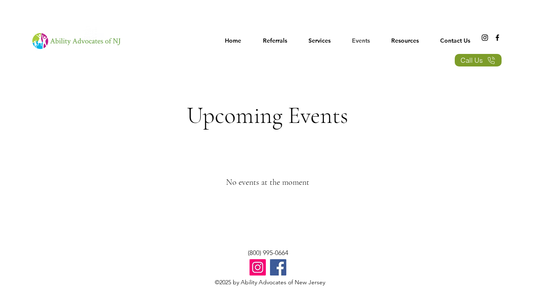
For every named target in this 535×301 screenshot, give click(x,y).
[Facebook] (497, 37)
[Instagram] (485, 37)
